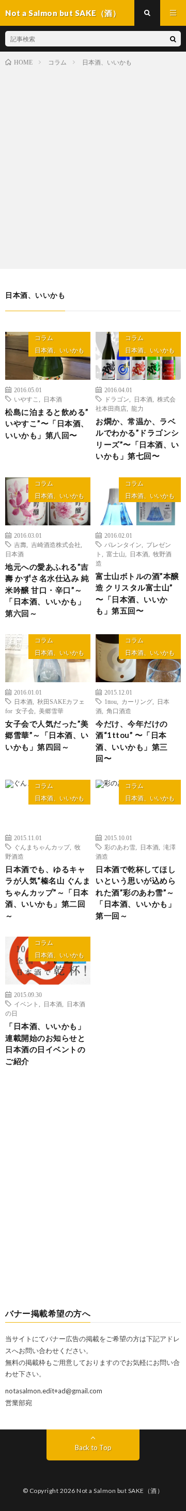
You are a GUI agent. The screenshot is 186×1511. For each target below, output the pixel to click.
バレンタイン (123, 544)
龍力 (137, 408)
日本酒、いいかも (59, 350)
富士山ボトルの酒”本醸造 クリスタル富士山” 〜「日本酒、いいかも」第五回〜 (137, 593)
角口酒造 (118, 711)
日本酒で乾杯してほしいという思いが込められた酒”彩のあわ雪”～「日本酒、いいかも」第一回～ (136, 892)
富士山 (115, 554)
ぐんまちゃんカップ (42, 847)
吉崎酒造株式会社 (56, 544)
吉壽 (20, 544)
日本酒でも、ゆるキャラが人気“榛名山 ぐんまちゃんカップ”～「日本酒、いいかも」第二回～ (47, 892)
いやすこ (26, 399)
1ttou (110, 701)
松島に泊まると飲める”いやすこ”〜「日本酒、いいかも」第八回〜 (47, 423)
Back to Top (93, 1447)
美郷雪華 (51, 711)
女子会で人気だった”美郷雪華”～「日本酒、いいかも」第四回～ (47, 735)
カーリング (136, 701)
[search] (173, 38)
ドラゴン (116, 399)
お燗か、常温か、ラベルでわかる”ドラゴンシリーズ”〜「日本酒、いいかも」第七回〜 (137, 438)
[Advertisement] (93, 166)
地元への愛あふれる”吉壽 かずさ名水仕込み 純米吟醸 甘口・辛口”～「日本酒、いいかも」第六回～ (47, 590)
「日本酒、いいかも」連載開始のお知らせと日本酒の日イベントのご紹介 (45, 1043)
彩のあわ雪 (119, 847)
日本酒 (52, 399)
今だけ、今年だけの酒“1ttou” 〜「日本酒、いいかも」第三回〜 (132, 741)
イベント (26, 1004)
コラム (44, 338)
